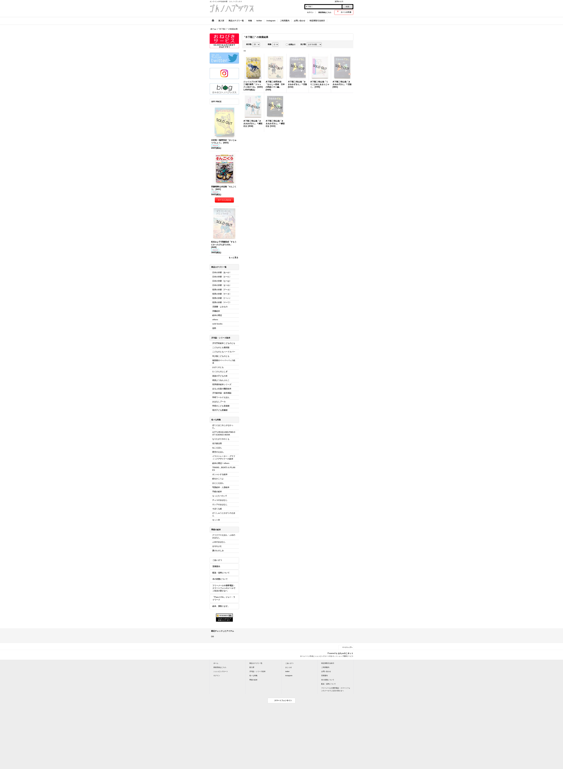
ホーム (215, 663)
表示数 (249, 44)
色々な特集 (253, 675)
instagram (288, 675)
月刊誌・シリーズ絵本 (257, 671)
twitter (287, 671)
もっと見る (233, 257)
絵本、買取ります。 (221, 606)
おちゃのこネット (345, 653)
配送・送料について (221, 573)
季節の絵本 (253, 680)
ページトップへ (347, 647)
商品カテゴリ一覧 (255, 663)
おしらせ (288, 667)
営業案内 (216, 566)
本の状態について (220, 579)
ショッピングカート (220, 671)
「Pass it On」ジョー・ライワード (223, 598)
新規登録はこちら (324, 12)
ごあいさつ (217, 560)
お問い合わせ (326, 671)
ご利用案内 (325, 667)
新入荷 (251, 667)
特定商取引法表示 (327, 663)
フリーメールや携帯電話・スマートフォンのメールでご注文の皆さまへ (223, 588)
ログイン (310, 12)
